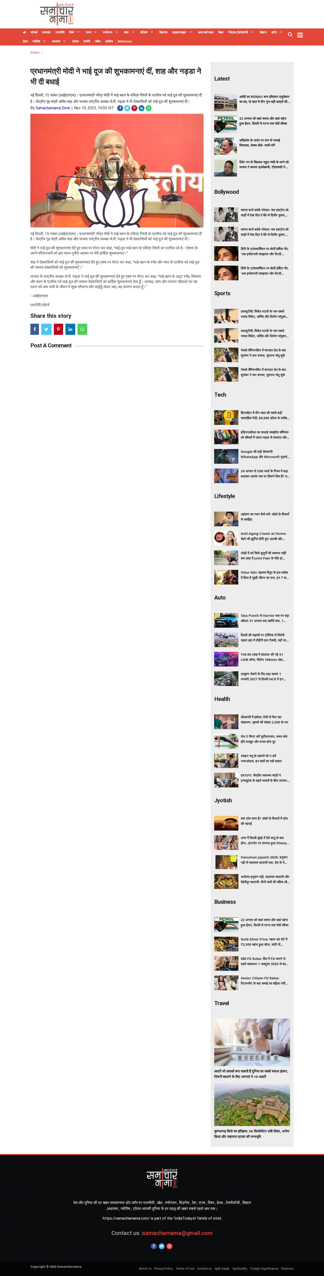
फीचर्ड (34, 32)
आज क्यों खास (205, 32)
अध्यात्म (56, 41)
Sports (222, 293)
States (34, 52)
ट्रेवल (75, 41)
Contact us (204, 1268)
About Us (145, 1268)
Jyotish (223, 800)
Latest (222, 78)
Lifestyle (224, 496)
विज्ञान (263, 32)
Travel (221, 1003)
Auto (220, 597)
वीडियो (144, 32)
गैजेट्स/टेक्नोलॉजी (238, 32)
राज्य (88, 32)
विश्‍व (71, 32)
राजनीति (60, 32)
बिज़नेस (163, 32)
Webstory (125, 41)
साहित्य (109, 41)
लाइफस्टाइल (179, 32)
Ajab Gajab (222, 1268)
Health (222, 699)
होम (24, 32)
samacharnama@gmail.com (162, 1233)
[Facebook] (154, 1246)
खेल (126, 32)
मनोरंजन (107, 32)
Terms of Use (185, 1268)
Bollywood (226, 192)
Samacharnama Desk (53, 108)
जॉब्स (98, 41)
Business (225, 902)
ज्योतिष (36, 41)
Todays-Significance (264, 1268)
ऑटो (274, 32)
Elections (287, 1268)
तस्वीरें (86, 41)
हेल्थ (25, 41)
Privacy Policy (163, 1268)
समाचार (46, 32)
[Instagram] (169, 1246)
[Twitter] (162, 1246)
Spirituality (239, 1268)
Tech (220, 394)
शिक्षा (220, 32)
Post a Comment (50, 345)
